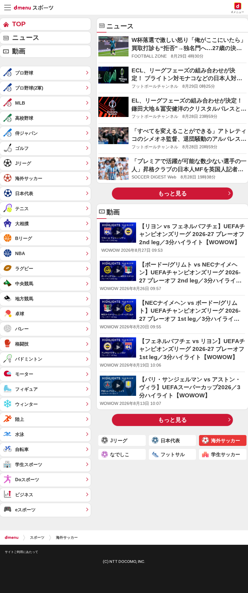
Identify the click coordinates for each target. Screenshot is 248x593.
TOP (19, 24)
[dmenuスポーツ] (36, 7)
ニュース (26, 37)
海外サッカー (67, 537)
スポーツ (37, 537)
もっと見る (172, 193)
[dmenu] (11, 537)
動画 (18, 51)
